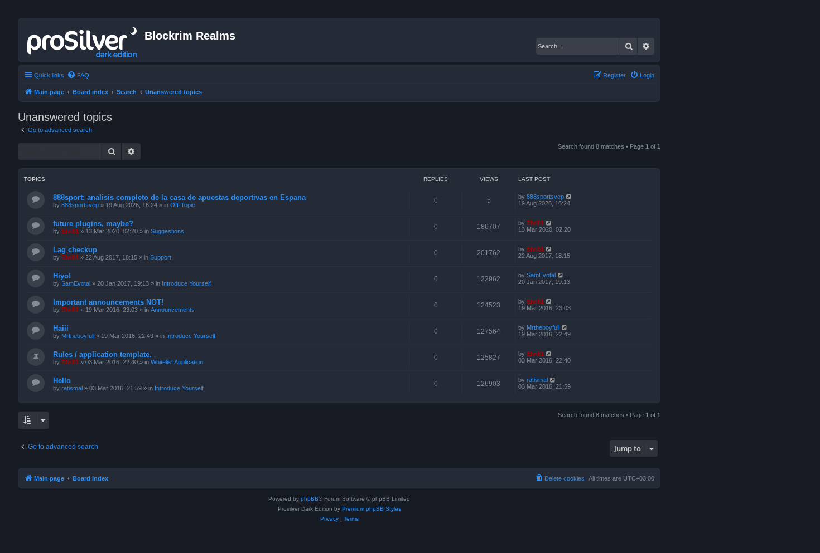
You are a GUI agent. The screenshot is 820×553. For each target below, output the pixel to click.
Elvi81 (70, 231)
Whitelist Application (177, 362)
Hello (62, 380)
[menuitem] (78, 75)
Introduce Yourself (186, 283)
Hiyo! (62, 276)
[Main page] (82, 40)
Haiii (61, 328)
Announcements (173, 309)
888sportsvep (80, 205)
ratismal (72, 388)
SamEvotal (75, 283)
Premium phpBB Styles (371, 509)
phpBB (310, 499)
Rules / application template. (102, 354)
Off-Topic (182, 205)
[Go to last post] (569, 196)
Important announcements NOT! (108, 302)
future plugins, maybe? (93, 223)
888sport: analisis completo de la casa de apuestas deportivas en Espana (179, 197)
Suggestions (167, 231)
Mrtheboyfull (77, 335)
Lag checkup (75, 250)
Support (160, 257)
